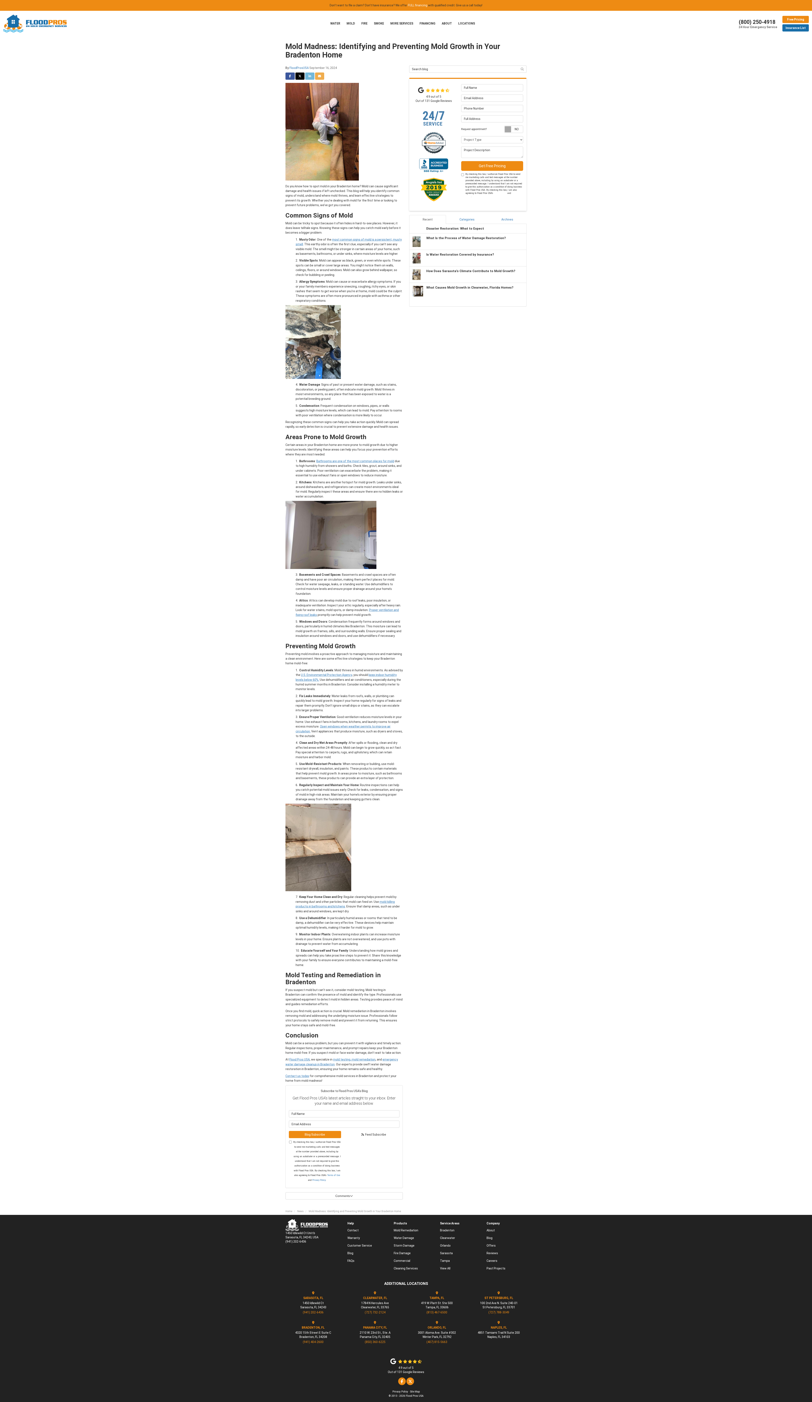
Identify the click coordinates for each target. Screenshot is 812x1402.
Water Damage (404, 1238)
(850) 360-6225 (375, 1342)
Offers (491, 1245)
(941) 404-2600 (313, 1342)
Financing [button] (427, 23)
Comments (342, 1196)
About (491, 1230)
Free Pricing (795, 19)
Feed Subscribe (375, 1134)
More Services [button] (401, 23)
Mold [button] (351, 23)
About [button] (447, 23)
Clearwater (447, 1238)
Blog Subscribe (315, 1134)
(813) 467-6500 (437, 1312)
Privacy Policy (319, 1180)
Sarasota (446, 1253)
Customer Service (359, 1245)
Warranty (353, 1238)
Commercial (402, 1260)
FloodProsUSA (299, 68)
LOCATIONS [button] (466, 23)
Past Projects (496, 1268)
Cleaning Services (406, 1268)
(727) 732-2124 (375, 1312)
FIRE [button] (364, 23)
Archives (507, 219)
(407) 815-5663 (437, 1342)
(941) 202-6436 (313, 1312)
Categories (467, 219)
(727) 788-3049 (498, 1312)
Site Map (415, 1391)
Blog (350, 1253)
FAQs (350, 1260)
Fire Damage (402, 1253)
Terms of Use (333, 1175)
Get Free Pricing (492, 166)
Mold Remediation (406, 1230)
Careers (492, 1260)
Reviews (492, 1253)
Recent (428, 219)
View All (445, 1268)
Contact (353, 1230)
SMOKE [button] (379, 23)
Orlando (445, 1245)
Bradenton (447, 1230)
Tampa (445, 1260)
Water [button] (335, 23)
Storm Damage (404, 1245)
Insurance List (796, 28)
